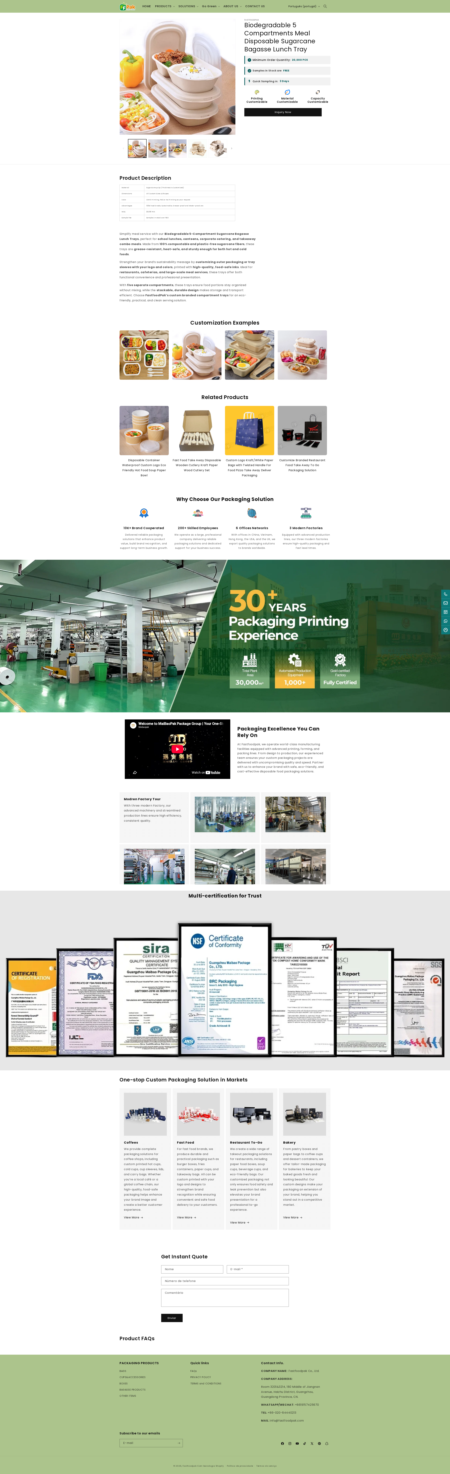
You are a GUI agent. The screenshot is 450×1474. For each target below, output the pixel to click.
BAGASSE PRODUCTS (133, 1389)
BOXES (124, 1383)
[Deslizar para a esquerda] (123, 148)
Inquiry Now (283, 112)
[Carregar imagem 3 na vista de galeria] (177, 148)
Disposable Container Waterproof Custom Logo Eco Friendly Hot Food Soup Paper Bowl (144, 467)
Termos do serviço (266, 1465)
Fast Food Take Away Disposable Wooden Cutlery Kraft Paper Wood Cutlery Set (197, 465)
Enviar (172, 1318)
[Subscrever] (179, 1443)
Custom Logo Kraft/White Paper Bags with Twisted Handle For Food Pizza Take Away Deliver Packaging (249, 467)
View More (131, 1217)
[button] (164, 6)
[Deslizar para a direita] (232, 148)
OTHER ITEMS (128, 1396)
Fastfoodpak (190, 1465)
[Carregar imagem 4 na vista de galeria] (197, 148)
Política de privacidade (240, 1465)
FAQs (193, 1371)
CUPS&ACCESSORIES (133, 1377)
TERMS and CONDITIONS (205, 1383)
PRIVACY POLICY (200, 1377)
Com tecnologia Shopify (210, 1465)
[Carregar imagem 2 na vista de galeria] (157, 148)
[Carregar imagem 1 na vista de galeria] (137, 148)
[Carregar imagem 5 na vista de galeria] (218, 148)
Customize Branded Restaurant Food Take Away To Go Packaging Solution (302, 465)
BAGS (123, 1371)
